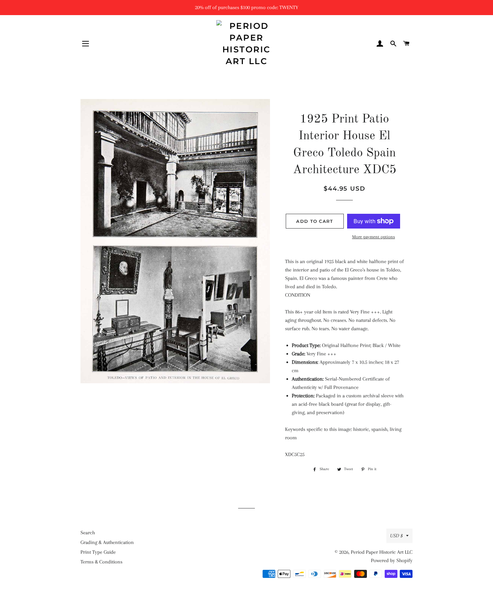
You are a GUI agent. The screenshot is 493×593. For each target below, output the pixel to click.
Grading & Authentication (107, 542)
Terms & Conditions (101, 562)
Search (87, 533)
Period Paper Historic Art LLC (382, 552)
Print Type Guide (98, 552)
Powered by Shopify (392, 560)
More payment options (373, 236)
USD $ (396, 536)
